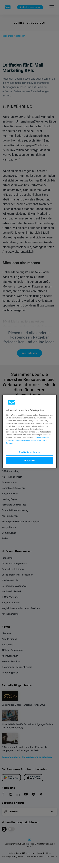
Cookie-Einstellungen (29, 452)
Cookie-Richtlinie (41, 437)
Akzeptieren (29, 461)
